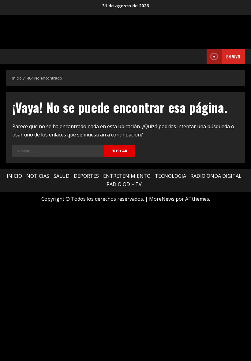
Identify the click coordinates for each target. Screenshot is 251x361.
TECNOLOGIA (170, 176)
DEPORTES (86, 176)
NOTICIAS (37, 176)
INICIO (14, 176)
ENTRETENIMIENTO (127, 176)
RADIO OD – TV (124, 184)
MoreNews (161, 198)
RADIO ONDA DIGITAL (216, 176)
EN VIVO (233, 56)
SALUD (61, 176)
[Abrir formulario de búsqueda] (200, 56)
